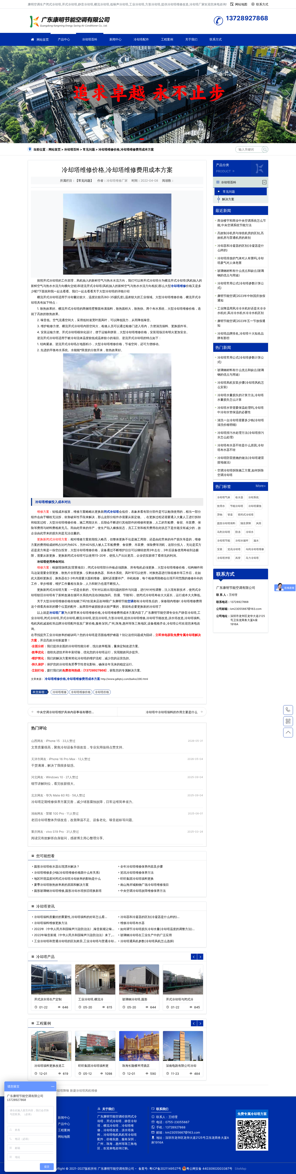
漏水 (256, 540)
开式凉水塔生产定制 (48, 999)
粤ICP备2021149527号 (165, 1168)
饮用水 (221, 506)
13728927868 (288, 710)
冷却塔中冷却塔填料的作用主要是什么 (172, 712)
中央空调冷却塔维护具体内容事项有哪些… (65, 712)
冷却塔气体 (223, 497)
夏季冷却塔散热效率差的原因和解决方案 (61, 884)
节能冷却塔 (236, 506)
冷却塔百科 (89, 39)
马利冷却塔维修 (255, 549)
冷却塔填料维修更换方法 (50, 923)
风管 (238, 557)
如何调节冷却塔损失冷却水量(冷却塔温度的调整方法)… (157, 929)
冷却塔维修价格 (81, 692)
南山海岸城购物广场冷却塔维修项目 (144, 884)
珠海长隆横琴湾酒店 (136, 1065)
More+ (261, 486)
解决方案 (228, 199)
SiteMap (240, 1168)
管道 (230, 514)
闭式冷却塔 (111, 511)
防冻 (238, 531)
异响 (219, 514)
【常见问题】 (84, 180)
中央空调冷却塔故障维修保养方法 (143, 890)
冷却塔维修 (178, 286)
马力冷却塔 (252, 557)
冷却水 (250, 531)
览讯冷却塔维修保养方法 (137, 872)
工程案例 (167, 39)
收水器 (239, 497)
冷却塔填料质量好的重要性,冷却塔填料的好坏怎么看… (70, 917)
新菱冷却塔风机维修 (83, 1090)
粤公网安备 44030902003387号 (209, 1168)
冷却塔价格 (102, 692)
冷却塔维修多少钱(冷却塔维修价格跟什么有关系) (67, 872)
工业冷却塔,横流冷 (90, 999)
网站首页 (43, 39)
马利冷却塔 (223, 531)
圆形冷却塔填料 (226, 523)
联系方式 (262, 4)
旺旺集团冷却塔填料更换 (137, 878)
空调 (130, 601)
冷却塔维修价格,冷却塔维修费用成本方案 (72, 679)
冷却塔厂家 (71, 22)
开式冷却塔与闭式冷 (179, 999)
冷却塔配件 (141, 39)
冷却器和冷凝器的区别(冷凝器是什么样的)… (150, 917)
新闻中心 (115, 39)
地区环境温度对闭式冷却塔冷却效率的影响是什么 (67, 878)
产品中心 (64, 39)
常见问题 (89, 149)
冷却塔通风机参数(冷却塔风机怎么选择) (147, 941)
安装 (219, 549)
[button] (142, 139)
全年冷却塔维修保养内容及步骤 (141, 866)
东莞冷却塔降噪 (58, 1090)
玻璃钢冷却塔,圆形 (134, 999)
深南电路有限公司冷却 (181, 1065)
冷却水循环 (241, 540)
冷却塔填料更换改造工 (49, 1065)
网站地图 (241, 4)
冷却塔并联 (223, 557)
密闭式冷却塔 (246, 514)
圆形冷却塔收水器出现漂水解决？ (57, 866)
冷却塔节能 (223, 540)
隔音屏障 (246, 523)
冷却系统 (253, 497)
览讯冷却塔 (234, 549)
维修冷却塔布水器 (132, 923)
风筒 (258, 523)
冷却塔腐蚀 (254, 506)
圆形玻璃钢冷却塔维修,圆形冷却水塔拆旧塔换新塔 (68, 890)
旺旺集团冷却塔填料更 (93, 1065)
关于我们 (191, 39)
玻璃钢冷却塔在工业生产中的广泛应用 (146, 935)
